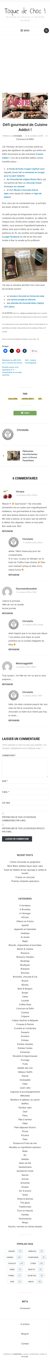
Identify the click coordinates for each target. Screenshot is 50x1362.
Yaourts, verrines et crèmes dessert (25, 1226)
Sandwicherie (25, 1167)
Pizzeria (25, 1135)
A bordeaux (25, 905)
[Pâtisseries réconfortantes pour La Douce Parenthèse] (13, 455)
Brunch (25, 980)
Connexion (25, 1308)
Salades (25, 1159)
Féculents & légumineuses (25, 1056)
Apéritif (25, 925)
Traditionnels (25, 1206)
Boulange (25, 961)
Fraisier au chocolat (25, 877)
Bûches (25, 984)
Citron (36, 1263)
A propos (25, 1324)
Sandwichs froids (25, 1171)
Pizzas (25, 1131)
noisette (34, 1269)
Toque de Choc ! (25, 10)
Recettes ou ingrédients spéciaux (25, 1147)
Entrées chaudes (25, 1044)
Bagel (25, 941)
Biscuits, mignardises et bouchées (25, 945)
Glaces (25, 1076)
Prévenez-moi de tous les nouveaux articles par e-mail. (23, 830)
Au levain (25, 937)
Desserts (25, 1032)
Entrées (25, 1040)
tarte (15, 1282)
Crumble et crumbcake (25, 1028)
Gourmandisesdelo (26, 588)
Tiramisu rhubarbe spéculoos (25, 881)
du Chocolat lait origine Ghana (22, 179)
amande (14, 1251)
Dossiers (25, 1036)
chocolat (15, 1263)
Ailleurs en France (25, 921)
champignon (36, 1257)
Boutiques (25, 965)
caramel (13, 1257)
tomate (34, 1282)
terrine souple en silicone (23, 299)
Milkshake (25, 1095)
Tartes (25, 1194)
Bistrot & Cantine (25, 949)
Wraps (25, 1222)
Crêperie (25, 1016)
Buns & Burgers (25, 988)
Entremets (25, 1052)
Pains (25, 1115)
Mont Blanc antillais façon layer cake (25, 866)
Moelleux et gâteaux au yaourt (25, 1099)
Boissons (25, 953)
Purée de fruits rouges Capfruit (24, 169)
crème (15, 1269)
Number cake (25, 1107)
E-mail (5, 792)
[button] (25, 30)
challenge (12, 399)
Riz (25, 1155)
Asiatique (25, 933)
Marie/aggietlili (24, 663)
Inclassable (25, 1080)
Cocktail (25, 1000)
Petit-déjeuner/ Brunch (25, 1127)
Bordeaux (35, 1251)
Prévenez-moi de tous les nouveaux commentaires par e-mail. (19, 819)
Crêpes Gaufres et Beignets (25, 1020)
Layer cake (25, 1087)
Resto (25, 1151)
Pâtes (25, 1123)
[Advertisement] (25, 66)
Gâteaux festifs (25, 1072)
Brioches (25, 973)
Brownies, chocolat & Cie (25, 976)
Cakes (25, 996)
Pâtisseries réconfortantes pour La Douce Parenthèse (30, 456)
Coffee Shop (25, 1004)
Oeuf (25, 1111)
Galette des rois (25, 1068)
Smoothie (25, 1183)
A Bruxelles (25, 909)
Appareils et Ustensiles (25, 929)
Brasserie (25, 969)
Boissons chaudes (25, 957)
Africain (25, 917)
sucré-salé (35, 1276)
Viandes (25, 1214)
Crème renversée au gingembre (25, 862)
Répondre (7, 531)
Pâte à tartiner (25, 1119)
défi (40, 399)
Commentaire (9, 755)
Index (25, 1083)
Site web (6, 803)
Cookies (25, 1012)
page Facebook (11, 236)
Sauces (25, 1175)
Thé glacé (25, 1202)
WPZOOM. (25, 1357)
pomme (14, 1276)
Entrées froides (25, 1048)
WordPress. (18, 1354)
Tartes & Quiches (25, 1198)
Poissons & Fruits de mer (25, 1143)
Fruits (25, 1064)
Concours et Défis (25, 139)
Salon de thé (25, 1163)
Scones (25, 1179)
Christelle (17, 135)
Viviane (20, 491)
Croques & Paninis (25, 1024)
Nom (5, 781)
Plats (25, 1139)
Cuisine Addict (28, 399)
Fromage (25, 1060)
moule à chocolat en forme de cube (27, 296)
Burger (25, 992)
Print (26, 413)
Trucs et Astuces (25, 1210)
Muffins (25, 1103)
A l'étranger (25, 913)
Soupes (25, 1187)
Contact (25, 1343)
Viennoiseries (25, 1218)
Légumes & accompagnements (25, 1091)
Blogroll (25, 1333)
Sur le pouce (25, 1190)
